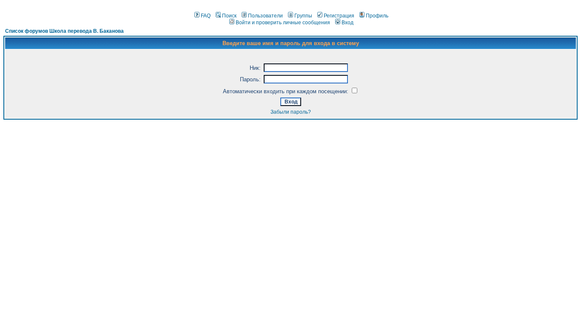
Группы (303, 16)
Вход (347, 23)
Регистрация (339, 16)
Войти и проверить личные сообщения (283, 23)
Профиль (377, 16)
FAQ (206, 16)
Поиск (229, 16)
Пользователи (265, 16)
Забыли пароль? (291, 112)
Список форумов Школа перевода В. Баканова (64, 31)
